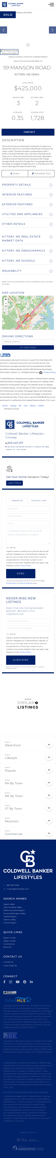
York (26, 406)
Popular (10, 770)
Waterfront (13, 745)
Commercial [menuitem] (8, 944)
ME (20, 406)
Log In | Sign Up (10, 965)
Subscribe (21, 660)
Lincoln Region (9, 923)
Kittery (33, 406)
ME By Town (14, 796)
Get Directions (28, 347)
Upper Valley (9, 904)
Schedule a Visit (38, 500)
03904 (41, 406)
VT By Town (13, 808)
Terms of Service (26, 583)
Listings (13, 406)
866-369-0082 (13, 885)
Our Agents (21, 449)
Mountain (12, 821)
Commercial (13, 834)
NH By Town (14, 783)
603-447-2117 (15, 442)
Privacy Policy (50, 372)
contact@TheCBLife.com (18, 889)
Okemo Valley (9, 919)
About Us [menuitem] (7, 947)
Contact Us (10, 449)
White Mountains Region (14, 910)
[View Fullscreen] (6, 309)
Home (5, 406)
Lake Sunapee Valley (12, 907)
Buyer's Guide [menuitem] (9, 938)
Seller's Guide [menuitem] (9, 941)
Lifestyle (11, 758)
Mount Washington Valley (14, 913)
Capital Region (9, 916)
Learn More (14, 483)
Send (20, 573)
